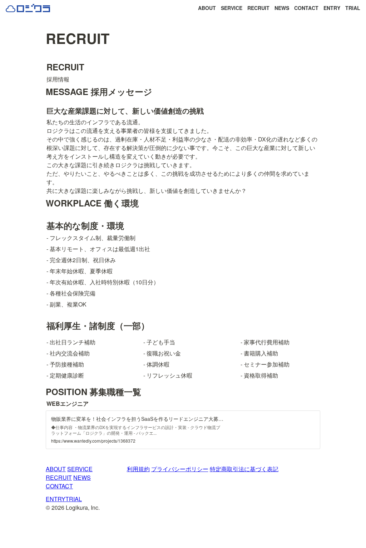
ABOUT (207, 7)
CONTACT (306, 7)
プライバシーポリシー (179, 469)
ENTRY (331, 7)
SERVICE (231, 7)
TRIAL (352, 7)
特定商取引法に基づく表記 (244, 469)
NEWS (281, 7)
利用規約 (138, 469)
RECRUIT (258, 7)
